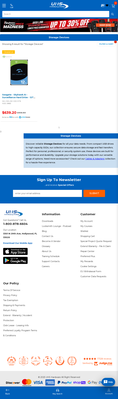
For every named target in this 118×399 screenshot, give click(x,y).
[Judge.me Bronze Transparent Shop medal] (47, 361)
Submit (94, 193)
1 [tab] (59, 30)
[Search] (59, 14)
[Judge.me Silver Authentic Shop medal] (35, 361)
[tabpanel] (59, 24)
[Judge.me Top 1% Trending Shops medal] (72, 361)
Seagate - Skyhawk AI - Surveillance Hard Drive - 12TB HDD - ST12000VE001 (18, 97)
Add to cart (18, 75)
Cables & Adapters (94, 158)
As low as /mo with (10, 117)
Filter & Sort (106, 44)
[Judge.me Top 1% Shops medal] (59, 361)
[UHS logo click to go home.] (59, 5)
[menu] (4, 5)
